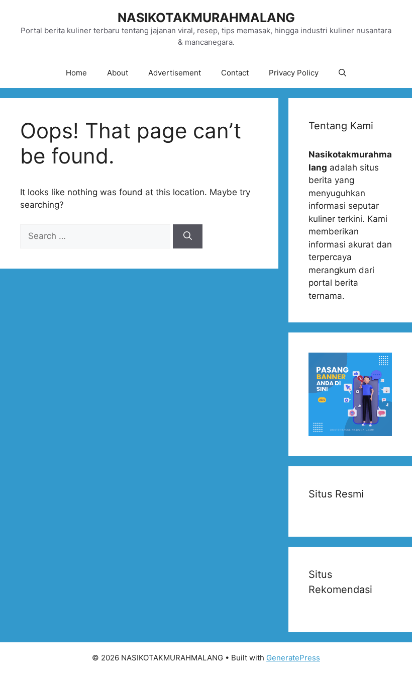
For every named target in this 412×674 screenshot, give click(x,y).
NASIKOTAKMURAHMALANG (206, 17)
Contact (235, 72)
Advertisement (174, 72)
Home (76, 72)
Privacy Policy (294, 72)
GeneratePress (293, 657)
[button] (342, 73)
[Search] (187, 236)
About (117, 72)
